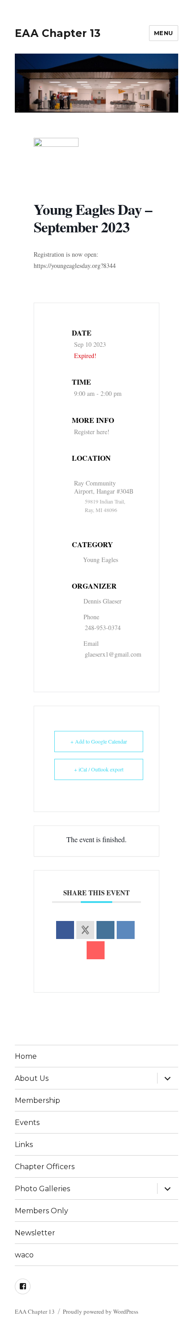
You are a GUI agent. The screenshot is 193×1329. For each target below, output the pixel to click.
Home (26, 1056)
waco (24, 1255)
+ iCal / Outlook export (98, 769)
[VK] (126, 930)
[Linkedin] (105, 930)
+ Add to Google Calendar (98, 741)
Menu (163, 32)
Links (24, 1144)
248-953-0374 (103, 627)
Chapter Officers (45, 1166)
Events (27, 1122)
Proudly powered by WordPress (100, 1311)
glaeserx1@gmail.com (113, 654)
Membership (37, 1100)
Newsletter (35, 1233)
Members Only (41, 1211)
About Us (31, 1078)
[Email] (96, 950)
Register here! (92, 431)
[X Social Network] (85, 930)
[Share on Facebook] (65, 930)
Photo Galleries (42, 1188)
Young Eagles (100, 559)
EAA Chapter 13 (58, 33)
